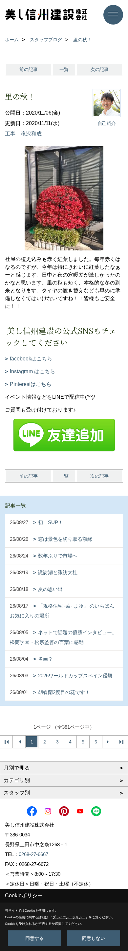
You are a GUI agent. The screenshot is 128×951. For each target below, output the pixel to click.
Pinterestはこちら (31, 384)
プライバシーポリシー (69, 917)
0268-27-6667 (33, 854)
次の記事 (99, 69)
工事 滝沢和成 (23, 134)
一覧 (64, 69)
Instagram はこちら (32, 371)
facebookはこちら (31, 358)
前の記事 (28, 69)
